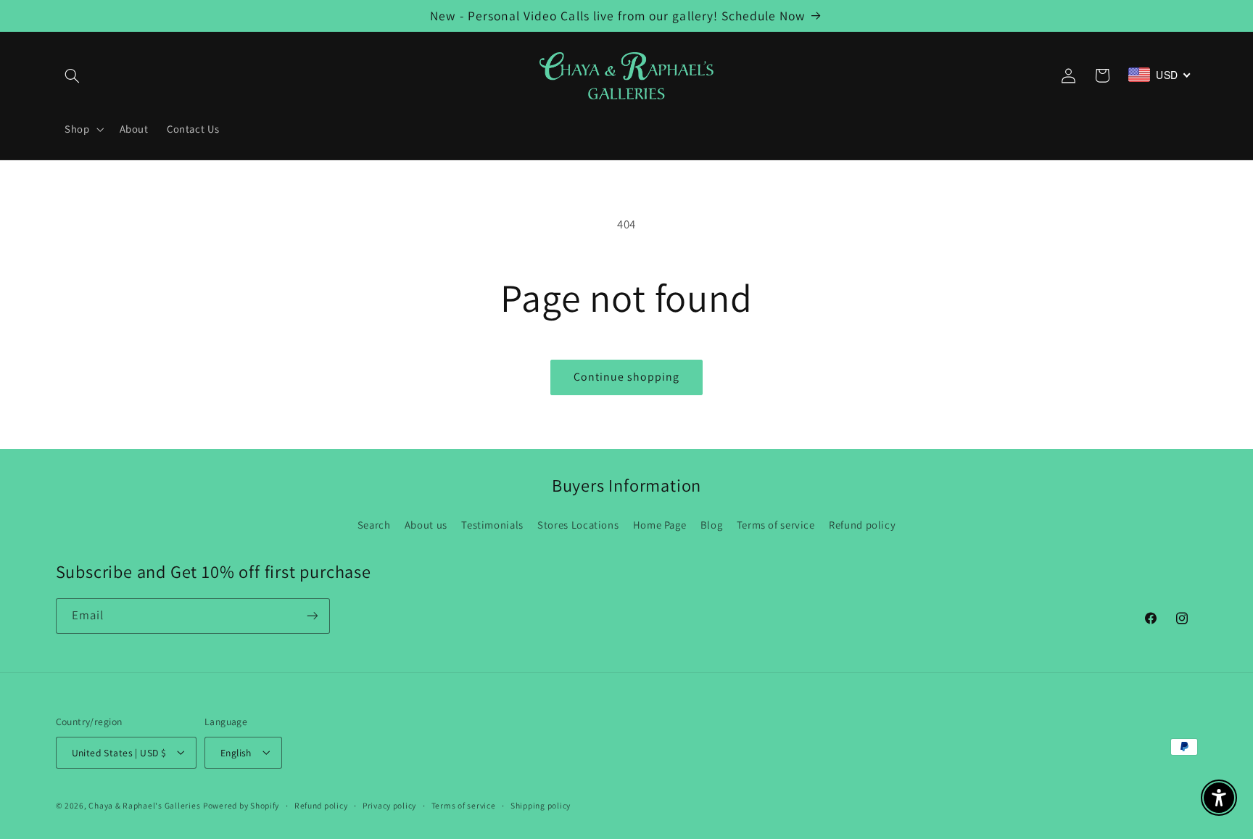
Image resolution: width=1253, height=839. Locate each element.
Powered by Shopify (241, 804)
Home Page (660, 525)
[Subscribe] (311, 616)
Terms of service (776, 525)
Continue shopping (627, 376)
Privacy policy (389, 805)
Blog (711, 525)
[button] (72, 75)
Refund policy (862, 525)
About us (426, 525)
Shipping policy (540, 805)
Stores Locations (578, 525)
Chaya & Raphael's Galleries (144, 804)
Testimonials (492, 525)
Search (374, 525)
